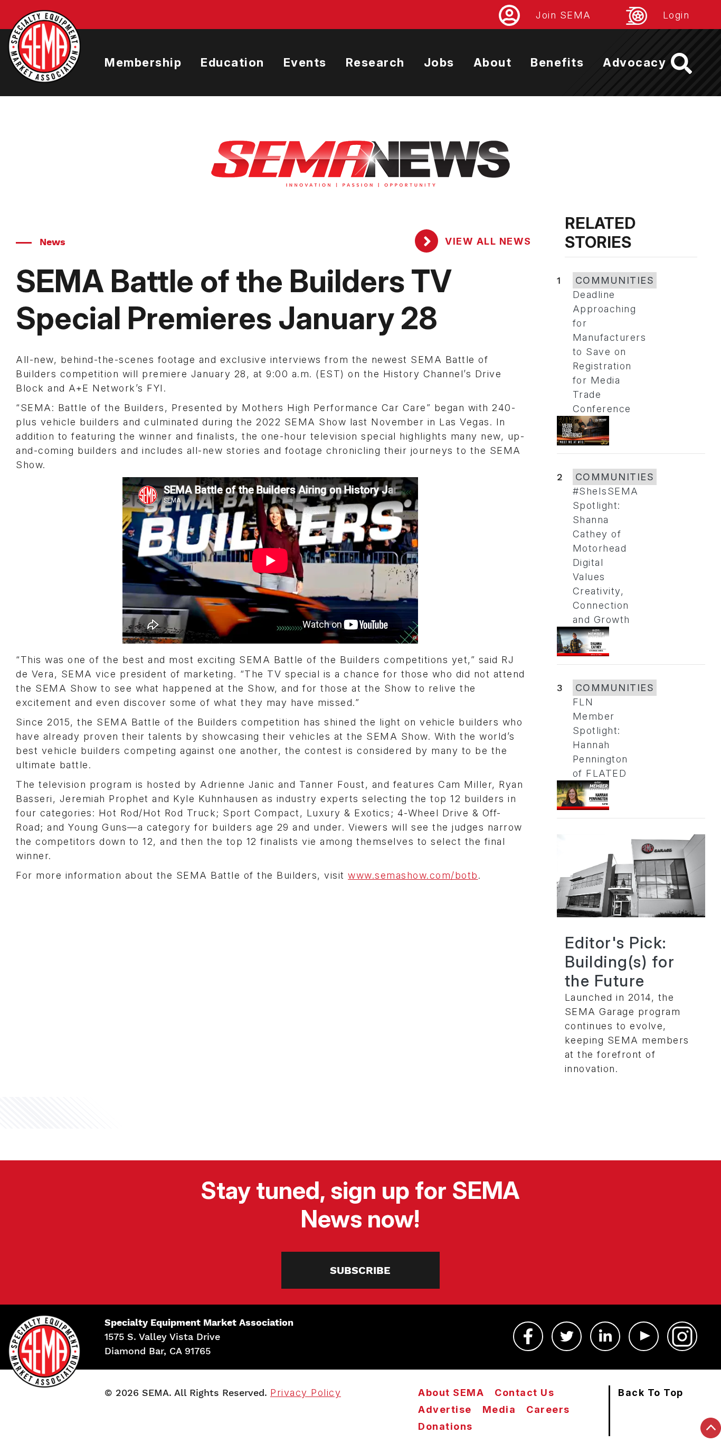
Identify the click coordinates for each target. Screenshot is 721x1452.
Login (676, 15)
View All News (487, 241)
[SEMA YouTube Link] (644, 1336)
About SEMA (451, 1392)
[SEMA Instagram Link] (682, 1336)
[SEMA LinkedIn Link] (605, 1336)
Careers (548, 1409)
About (492, 62)
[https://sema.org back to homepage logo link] (690, 63)
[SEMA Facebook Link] (528, 1336)
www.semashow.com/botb (413, 875)
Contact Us (524, 1392)
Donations (445, 1426)
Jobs (439, 62)
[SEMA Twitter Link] (567, 1336)
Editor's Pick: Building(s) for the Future (620, 961)
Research (375, 62)
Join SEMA (563, 15)
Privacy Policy (305, 1392)
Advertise (445, 1409)
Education (232, 62)
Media (499, 1409)
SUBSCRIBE (360, 1270)
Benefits (557, 62)
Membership (143, 62)
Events (305, 62)
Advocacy (634, 62)
